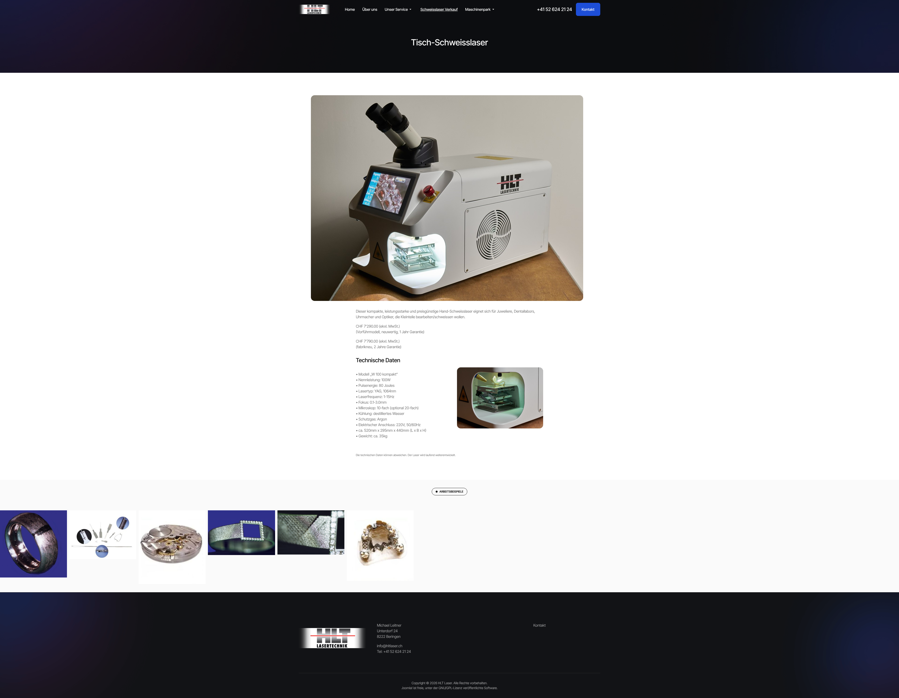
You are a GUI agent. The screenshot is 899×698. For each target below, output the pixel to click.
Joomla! (407, 688)
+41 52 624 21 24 (554, 9)
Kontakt (588, 9)
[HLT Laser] (314, 9)
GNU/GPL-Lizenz (450, 688)
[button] (399, 9)
